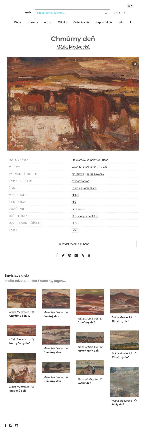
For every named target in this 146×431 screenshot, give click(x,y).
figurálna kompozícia (84, 187)
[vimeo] (11, 425)
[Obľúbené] (131, 22)
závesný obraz (80, 180)
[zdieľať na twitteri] (63, 255)
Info (121, 22)
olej (74, 201)
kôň (75, 230)
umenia (119, 12)
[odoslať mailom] (76, 255)
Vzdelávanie (81, 22)
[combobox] (72, 12)
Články (62, 22)
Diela (17, 22)
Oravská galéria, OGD (85, 215)
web (28, 12)
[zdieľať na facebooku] (57, 255)
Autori (48, 22)
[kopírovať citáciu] (88, 255)
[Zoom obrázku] (73, 104)
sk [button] (130, 5)
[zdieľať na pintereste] (69, 255)
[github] (17, 425)
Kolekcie (32, 22)
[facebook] (7, 425)
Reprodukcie (104, 22)
